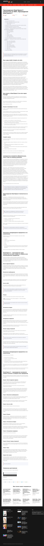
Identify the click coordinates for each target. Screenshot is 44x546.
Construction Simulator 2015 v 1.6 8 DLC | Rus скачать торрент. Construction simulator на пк (7, 491)
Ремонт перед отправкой (10, 36)
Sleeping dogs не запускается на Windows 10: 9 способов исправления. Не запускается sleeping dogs (27, 491)
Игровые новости (36, 512)
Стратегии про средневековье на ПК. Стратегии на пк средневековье (24, 518)
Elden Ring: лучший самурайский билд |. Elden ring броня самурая (26, 500)
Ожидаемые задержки (10, 35)
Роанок (8, 33)
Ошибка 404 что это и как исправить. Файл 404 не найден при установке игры (25, 532)
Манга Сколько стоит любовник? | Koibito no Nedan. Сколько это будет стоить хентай (10, 525)
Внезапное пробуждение (10, 31)
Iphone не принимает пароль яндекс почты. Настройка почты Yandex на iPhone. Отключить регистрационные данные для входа (10, 536)
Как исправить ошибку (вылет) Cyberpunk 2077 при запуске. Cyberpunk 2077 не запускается (7, 500)
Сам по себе (8, 32)
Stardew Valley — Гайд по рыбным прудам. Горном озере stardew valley (36, 500)
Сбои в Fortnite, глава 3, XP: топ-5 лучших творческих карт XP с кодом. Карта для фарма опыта (25, 527)
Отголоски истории (9, 34)
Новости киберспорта (37, 513)
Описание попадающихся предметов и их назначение (13, 27)
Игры (41, 512)
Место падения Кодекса (10, 30)
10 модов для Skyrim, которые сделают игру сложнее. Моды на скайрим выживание (17, 490)
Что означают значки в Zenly (10, 517)
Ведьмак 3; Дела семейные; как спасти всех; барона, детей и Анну (10, 531)
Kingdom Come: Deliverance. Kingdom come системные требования (36, 490)
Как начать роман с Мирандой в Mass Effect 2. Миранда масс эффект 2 (17, 500)
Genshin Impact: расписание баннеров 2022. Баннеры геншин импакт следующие (24, 523)
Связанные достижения (8, 50)
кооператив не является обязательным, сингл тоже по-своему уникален (15, 25)
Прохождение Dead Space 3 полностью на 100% (12, 26)
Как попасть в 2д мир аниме (10, 511)
